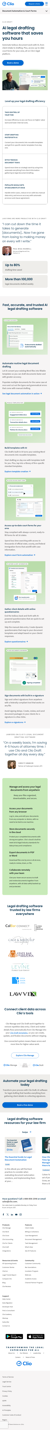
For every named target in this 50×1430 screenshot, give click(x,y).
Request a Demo (34, 4)
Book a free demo (25, 1105)
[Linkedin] (12, 1214)
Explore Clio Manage (25, 1055)
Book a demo (13, 62)
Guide (7, 1164)
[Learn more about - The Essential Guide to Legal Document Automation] (20, 1161)
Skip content (9, 1122)
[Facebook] (3, 1214)
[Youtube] (16, 1214)
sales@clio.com (9, 1201)
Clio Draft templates (19, 1032)
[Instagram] (21, 1214)
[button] (20, 1133)
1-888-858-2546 (30, 1198)
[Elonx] (8, 1214)
